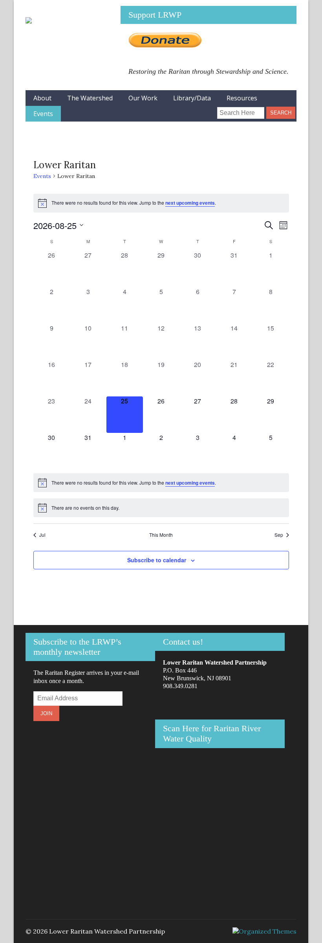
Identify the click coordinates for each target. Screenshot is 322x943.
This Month (161, 535)
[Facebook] (179, 110)
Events (43, 113)
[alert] (161, 203)
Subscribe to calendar (156, 560)
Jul (42, 535)
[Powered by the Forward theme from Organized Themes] (264, 931)
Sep (278, 535)
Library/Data (192, 98)
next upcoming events (190, 202)
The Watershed (90, 98)
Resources (242, 98)
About (42, 98)
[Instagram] (192, 110)
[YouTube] (205, 110)
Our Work (142, 98)
